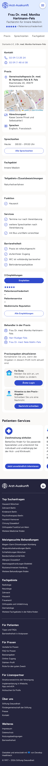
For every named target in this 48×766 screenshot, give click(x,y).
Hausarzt (6, 596)
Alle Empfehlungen (24, 313)
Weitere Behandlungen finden (15, 571)
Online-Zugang (9, 658)
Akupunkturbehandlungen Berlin (16, 548)
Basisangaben (8, 655)
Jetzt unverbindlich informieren (23, 466)
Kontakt (5, 715)
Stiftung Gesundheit (11, 703)
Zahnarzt (6, 592)
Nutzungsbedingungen (12, 736)
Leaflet (26, 110)
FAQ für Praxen (9, 651)
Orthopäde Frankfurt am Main (15, 527)
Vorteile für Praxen (10, 647)
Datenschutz (7, 732)
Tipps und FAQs (9, 630)
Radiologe (6, 585)
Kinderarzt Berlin (9, 512)
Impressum (7, 728)
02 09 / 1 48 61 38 (18, 62)
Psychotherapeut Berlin (12, 515)
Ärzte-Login (29, 383)
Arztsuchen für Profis (11, 690)
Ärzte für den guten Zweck (14, 666)
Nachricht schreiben (29, 406)
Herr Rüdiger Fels (18, 337)
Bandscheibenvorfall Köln (13, 556)
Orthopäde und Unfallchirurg (15, 604)
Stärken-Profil (8, 662)
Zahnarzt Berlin (9, 508)
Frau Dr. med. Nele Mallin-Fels (25, 342)
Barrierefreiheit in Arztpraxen (15, 633)
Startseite (6, 44)
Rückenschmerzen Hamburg (14, 567)
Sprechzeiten (21, 36)
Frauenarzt (7, 600)
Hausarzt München (10, 504)
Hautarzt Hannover (10, 519)
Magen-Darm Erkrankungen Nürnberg (19, 544)
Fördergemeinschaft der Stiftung (16, 707)
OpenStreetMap (37, 110)
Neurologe (6, 589)
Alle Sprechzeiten (24, 151)
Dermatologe (8, 608)
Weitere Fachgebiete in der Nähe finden (20, 612)
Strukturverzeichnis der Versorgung (18, 680)
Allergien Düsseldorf (11, 560)
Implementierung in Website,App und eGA (15, 685)
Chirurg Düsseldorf (10, 523)
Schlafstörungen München (13, 552)
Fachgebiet (38, 36)
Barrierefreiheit (9, 740)
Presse (5, 711)
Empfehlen (24, 280)
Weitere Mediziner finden (13, 531)
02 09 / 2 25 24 (17, 57)
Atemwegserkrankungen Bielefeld (17, 564)
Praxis (7, 36)
